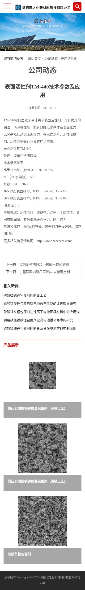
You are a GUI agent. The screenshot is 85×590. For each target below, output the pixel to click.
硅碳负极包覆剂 (19, 554)
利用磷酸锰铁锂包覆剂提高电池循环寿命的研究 (38, 320)
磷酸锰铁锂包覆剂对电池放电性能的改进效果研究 (40, 303)
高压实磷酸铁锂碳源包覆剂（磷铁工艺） (37, 481)
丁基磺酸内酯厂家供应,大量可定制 (44, 272)
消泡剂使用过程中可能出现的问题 (44, 265)
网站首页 (34, 59)
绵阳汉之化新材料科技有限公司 (60, 577)
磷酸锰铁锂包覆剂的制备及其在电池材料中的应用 (40, 328)
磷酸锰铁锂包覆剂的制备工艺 (25, 295)
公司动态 (51, 59)
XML (42, 583)
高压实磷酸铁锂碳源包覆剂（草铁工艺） (37, 408)
